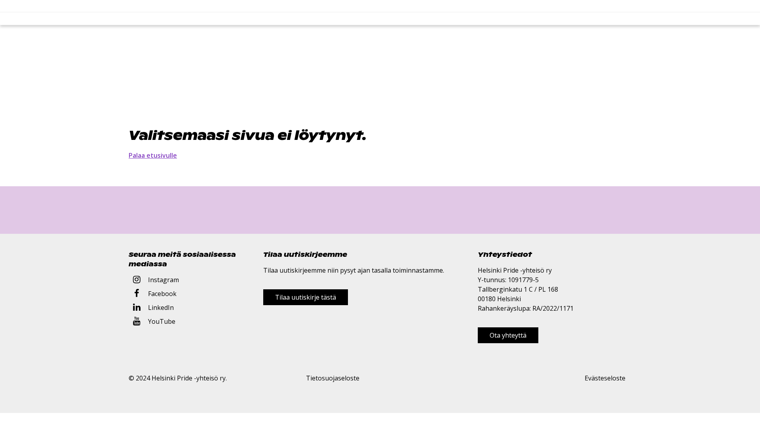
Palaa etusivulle (153, 155)
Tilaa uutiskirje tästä (305, 297)
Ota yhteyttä (508, 335)
